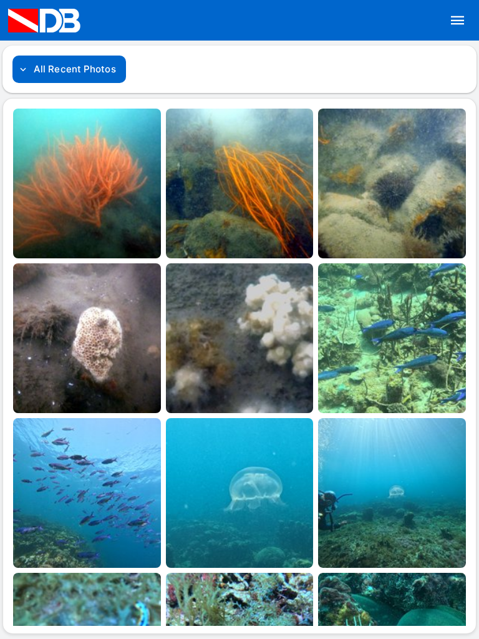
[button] (458, 20)
